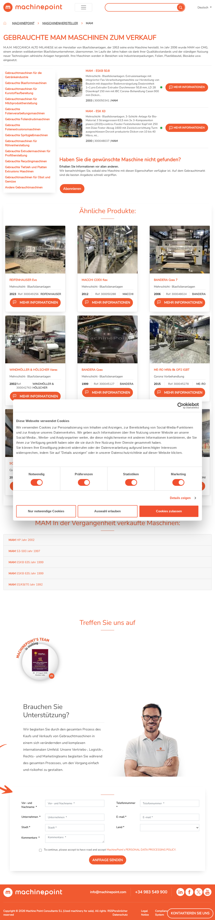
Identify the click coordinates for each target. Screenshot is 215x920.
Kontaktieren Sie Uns (190, 913)
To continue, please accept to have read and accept (109, 850)
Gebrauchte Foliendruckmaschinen (27, 119)
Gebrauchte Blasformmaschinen (26, 83)
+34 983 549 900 (151, 892)
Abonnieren (72, 188)
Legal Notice (145, 913)
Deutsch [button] (203, 7)
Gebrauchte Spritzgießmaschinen (26, 135)
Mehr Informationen (39, 302)
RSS (110, 911)
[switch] (84, 482)
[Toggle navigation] (83, 7)
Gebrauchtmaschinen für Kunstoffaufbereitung (21, 91)
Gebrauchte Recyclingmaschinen (26, 161)
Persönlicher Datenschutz (120, 913)
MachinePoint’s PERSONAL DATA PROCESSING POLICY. (141, 850)
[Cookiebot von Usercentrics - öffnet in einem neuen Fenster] (180, 405)
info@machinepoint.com (108, 892)
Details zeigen (180, 498)
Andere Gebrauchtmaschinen (24, 187)
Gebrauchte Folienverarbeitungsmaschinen (25, 111)
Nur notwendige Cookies (46, 511)
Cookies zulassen (169, 511)
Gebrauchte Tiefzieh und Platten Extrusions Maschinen (26, 169)
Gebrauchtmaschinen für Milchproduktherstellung (21, 101)
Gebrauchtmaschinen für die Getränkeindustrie (23, 75)
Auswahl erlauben (107, 511)
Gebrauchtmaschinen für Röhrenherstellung (21, 143)
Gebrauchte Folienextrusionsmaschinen (23, 127)
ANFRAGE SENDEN (107, 860)
